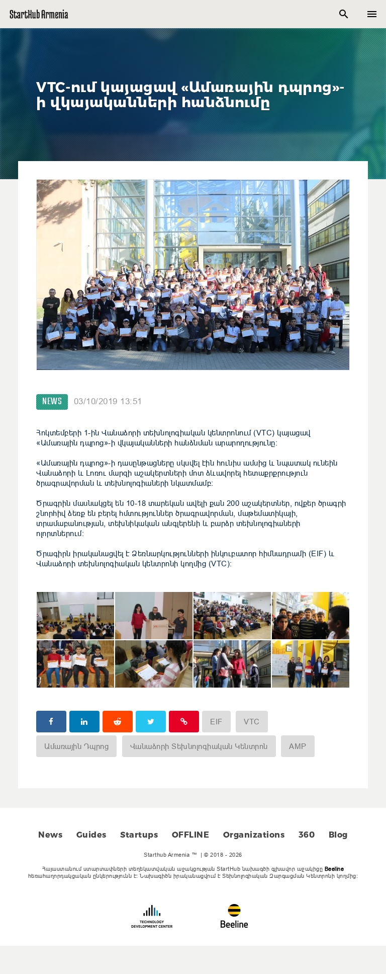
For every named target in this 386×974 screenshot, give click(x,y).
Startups (139, 835)
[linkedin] (84, 721)
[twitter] (151, 721)
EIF (216, 721)
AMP (298, 746)
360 (307, 835)
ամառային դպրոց (76, 746)
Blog (338, 835)
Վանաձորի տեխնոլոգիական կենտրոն (199, 746)
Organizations (254, 835)
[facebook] (51, 721)
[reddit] (118, 721)
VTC (252, 721)
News (52, 401)
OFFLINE (191, 835)
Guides (91, 835)
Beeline (334, 868)
